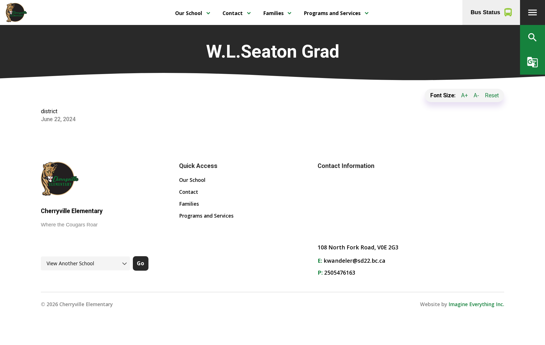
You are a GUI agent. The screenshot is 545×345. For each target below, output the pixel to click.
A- (476, 95)
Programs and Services (332, 13)
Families (273, 13)
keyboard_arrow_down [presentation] (208, 13)
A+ (464, 95)
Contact (233, 13)
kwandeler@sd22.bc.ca (354, 260)
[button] (532, 12)
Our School (188, 13)
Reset (492, 95)
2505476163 (339, 272)
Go (140, 263)
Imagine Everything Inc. (476, 304)
